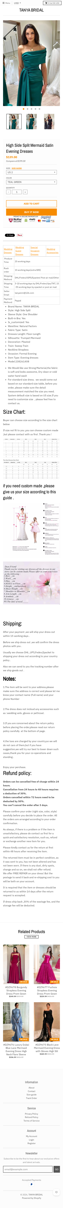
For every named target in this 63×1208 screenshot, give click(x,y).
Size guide (17, 168)
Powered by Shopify (31, 1198)
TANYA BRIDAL (31, 10)
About (31, 1087)
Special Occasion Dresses (35, 251)
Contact (31, 1091)
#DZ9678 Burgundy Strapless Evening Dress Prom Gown (16, 990)
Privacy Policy (31, 1113)
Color (9, 178)
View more (31, 937)
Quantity (10, 188)
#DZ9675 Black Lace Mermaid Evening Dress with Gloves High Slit (47, 1048)
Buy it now (31, 212)
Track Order (31, 1098)
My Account (31, 1136)
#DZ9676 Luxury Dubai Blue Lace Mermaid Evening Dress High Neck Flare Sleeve (16, 1049)
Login (31, 1139)
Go (56, 1169)
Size (14, 168)
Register (32, 1143)
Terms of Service (32, 1120)
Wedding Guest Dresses (19, 251)
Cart (53, 3)
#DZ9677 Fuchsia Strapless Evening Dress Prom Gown (47, 990)
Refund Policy (31, 1117)
